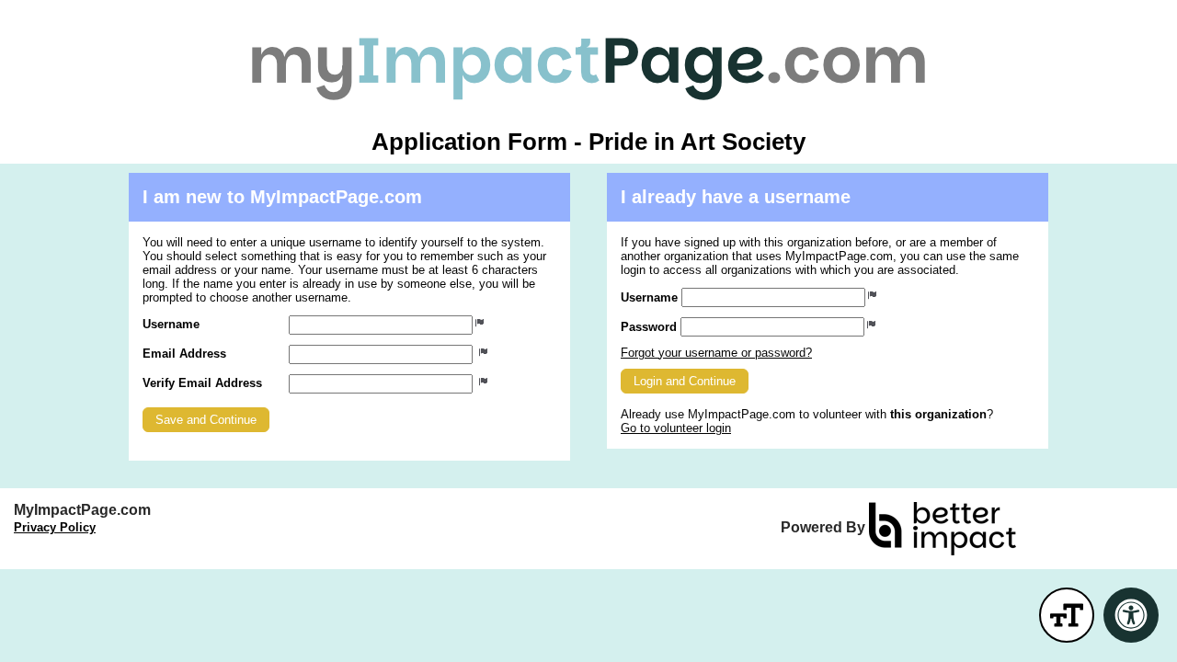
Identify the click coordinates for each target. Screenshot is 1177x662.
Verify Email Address (202, 383)
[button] (206, 419)
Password (649, 327)
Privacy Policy (55, 527)
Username (171, 324)
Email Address (184, 353)
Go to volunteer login (676, 428)
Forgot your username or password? (716, 353)
